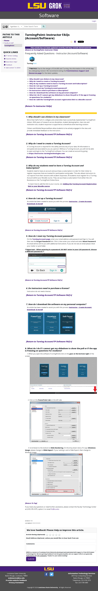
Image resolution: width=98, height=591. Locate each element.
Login (94, 21)
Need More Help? (11, 62)
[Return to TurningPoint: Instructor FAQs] (41, 50)
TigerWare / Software (16, 26)
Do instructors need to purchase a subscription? (48, 90)
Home (6, 40)
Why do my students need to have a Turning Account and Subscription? (58, 84)
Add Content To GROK (13, 68)
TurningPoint (9, 45)
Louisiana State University (48, 587)
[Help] (6, 27)
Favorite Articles (11, 59)
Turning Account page (41, 239)
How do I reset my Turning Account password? (48, 88)
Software (49, 15)
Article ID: (27, 520)
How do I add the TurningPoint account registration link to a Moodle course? (60, 100)
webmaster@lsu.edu (16, 578)
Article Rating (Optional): (35, 534)
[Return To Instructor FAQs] (38, 106)
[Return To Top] (31, 503)
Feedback (9, 65)
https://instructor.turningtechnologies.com (47, 153)
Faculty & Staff (8, 43)
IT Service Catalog (12, 56)
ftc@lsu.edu (55, 509)
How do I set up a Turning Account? (43, 86)
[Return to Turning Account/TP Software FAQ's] (49, 134)
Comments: (30, 544)
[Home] (4, 27)
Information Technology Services (81, 573)
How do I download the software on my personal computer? (53, 93)
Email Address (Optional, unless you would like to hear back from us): (52, 538)
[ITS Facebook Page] (46, 574)
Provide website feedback (16, 580)
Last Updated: (28, 523)
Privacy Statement (16, 583)
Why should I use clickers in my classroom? (46, 79)
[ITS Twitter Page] (52, 574)
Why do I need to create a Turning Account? (47, 81)
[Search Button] (43, 26)
